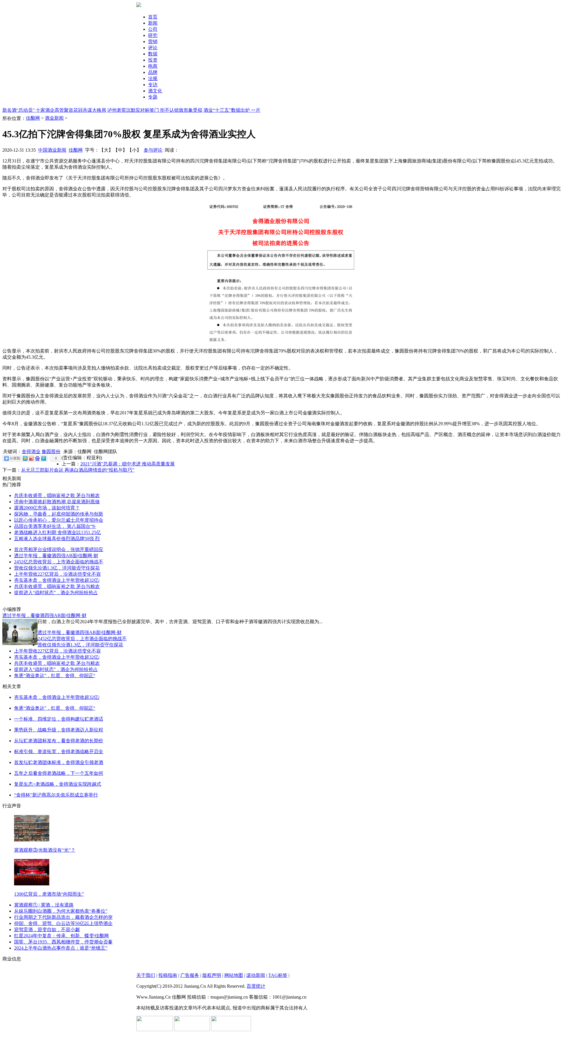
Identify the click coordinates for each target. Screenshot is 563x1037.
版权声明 (211, 975)
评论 (152, 47)
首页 (152, 16)
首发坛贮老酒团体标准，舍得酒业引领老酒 (58, 762)
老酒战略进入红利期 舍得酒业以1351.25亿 (57, 532)
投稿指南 (167, 975)
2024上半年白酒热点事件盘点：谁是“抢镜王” (60, 948)
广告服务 (189, 975)
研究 (152, 35)
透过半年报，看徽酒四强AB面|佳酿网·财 (56, 555)
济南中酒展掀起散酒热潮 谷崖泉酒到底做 (57, 501)
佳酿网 (33, 118)
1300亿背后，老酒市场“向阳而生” (49, 894)
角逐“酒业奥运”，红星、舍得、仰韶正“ (54, 675)
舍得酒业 (31, 451)
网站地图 (233, 975)
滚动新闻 (255, 975)
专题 (152, 96)
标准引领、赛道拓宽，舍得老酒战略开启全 (58, 751)
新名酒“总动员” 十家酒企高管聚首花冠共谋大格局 (54, 110)
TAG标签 (277, 975)
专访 (152, 84)
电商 (152, 66)
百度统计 (256, 986)
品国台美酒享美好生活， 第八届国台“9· (55, 526)
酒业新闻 (54, 118)
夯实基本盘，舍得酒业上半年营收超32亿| (56, 580)
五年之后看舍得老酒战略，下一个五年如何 (58, 773)
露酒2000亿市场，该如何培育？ (47, 507)
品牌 (152, 72)
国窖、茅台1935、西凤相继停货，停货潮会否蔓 (63, 941)
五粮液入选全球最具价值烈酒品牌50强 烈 (57, 538)
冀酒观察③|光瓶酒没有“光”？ (44, 850)
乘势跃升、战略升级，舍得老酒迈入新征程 (58, 729)
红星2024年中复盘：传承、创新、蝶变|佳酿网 (61, 935)
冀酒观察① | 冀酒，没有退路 (44, 904)
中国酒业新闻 (52, 150)
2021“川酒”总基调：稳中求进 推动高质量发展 (127, 463)
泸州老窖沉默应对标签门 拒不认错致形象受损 (154, 110)
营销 (152, 41)
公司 (152, 29)
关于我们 (145, 975)
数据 (152, 53)
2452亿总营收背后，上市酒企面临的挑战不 (58, 561)
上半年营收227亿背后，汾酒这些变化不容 (57, 574)
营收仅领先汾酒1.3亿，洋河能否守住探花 (57, 567)
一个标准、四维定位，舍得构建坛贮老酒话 (58, 718)
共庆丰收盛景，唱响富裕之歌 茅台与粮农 (57, 495)
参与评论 (153, 150)
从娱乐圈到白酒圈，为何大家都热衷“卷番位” (60, 911)
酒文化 (155, 90)
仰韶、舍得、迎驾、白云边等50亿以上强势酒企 (63, 923)
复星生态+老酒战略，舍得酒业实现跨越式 (57, 784)
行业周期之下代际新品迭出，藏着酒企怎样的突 (63, 917)
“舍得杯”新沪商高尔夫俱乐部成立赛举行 (56, 794)
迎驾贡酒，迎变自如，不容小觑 (47, 929)
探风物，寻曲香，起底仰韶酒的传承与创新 (58, 513)
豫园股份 (51, 451)
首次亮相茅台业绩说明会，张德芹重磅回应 (58, 549)
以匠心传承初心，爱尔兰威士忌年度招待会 (58, 520)
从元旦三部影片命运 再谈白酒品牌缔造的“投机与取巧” (77, 469)
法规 (152, 78)
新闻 (152, 23)
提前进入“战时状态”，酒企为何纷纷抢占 (56, 592)
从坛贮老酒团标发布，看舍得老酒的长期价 (58, 740)
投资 (152, 59)
